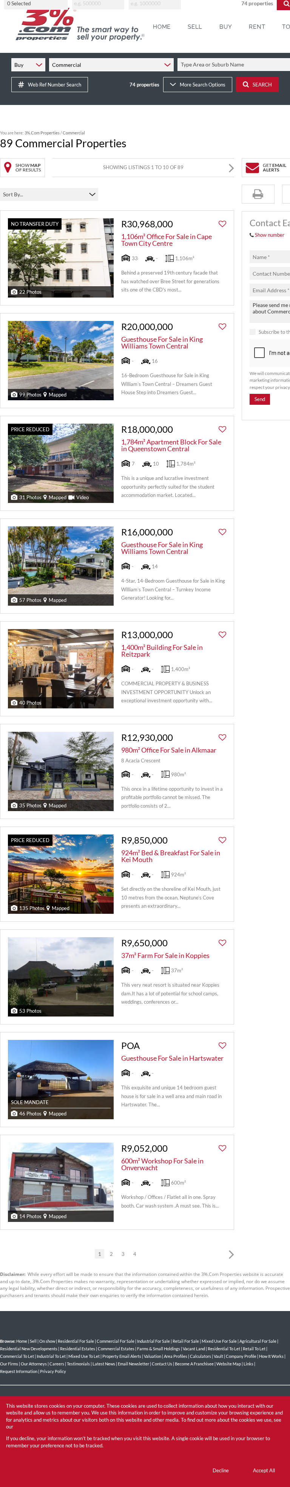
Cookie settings (171, 1470)
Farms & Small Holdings (158, 1348)
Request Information (18, 1371)
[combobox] (37, 3)
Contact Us (162, 1363)
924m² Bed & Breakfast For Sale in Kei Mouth (170, 856)
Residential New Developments (28, 1348)
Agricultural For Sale (257, 1341)
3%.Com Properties (42, 132)
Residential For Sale (76, 1341)
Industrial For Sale (153, 1341)
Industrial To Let (51, 1356)
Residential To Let (224, 1348)
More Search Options (202, 85)
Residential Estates (77, 1348)
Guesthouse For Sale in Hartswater (172, 1058)
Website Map (228, 1363)
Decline (221, 1470)
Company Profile (241, 1356)
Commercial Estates (116, 1348)
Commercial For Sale (115, 1341)
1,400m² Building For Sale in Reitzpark (162, 650)
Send (260, 399)
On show (47, 1341)
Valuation (152, 1356)
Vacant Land (194, 1348)
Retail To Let (254, 1348)
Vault (218, 1356)
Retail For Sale (186, 1341)
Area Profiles (175, 1356)
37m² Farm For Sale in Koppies (165, 955)
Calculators (200, 1356)
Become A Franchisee (194, 1363)
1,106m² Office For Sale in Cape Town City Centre (166, 240)
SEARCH (262, 85)
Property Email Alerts (121, 1356)
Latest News (104, 1363)
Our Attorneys (34, 1363)
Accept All (264, 1470)
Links (248, 1363)
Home (21, 1341)
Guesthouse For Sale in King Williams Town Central (162, 342)
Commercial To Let (17, 1356)
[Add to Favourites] (222, 224)
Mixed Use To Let (84, 1356)
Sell (33, 1341)
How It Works (271, 1356)
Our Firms (9, 1363)
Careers (56, 1363)
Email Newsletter (133, 1363)
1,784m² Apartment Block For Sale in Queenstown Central (171, 445)
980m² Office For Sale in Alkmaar (168, 750)
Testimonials (78, 1363)
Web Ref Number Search (54, 85)
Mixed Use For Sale (219, 1341)
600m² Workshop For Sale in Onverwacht (162, 1164)
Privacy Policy (53, 1371)
